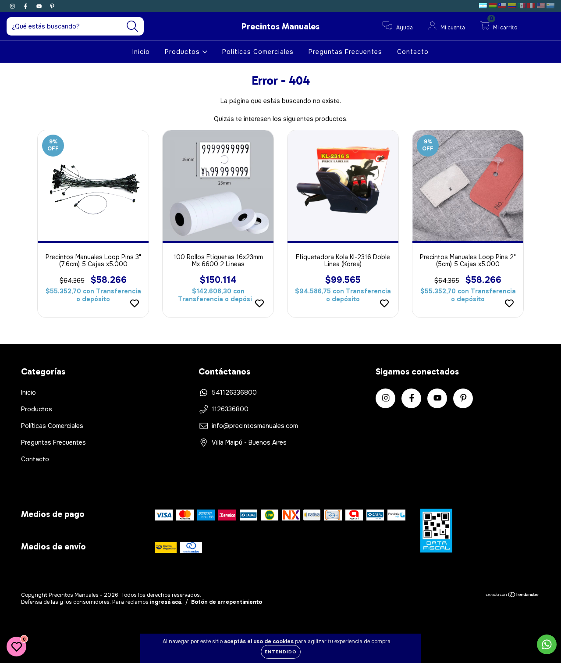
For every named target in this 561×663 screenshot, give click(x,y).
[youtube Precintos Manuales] (39, 6)
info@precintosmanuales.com (255, 426)
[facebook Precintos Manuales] (26, 6)
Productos (183, 52)
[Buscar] (132, 26)
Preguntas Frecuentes (345, 52)
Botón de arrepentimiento (226, 602)
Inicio (141, 52)
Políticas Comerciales (258, 52)
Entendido (281, 652)
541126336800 (234, 392)
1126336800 (230, 409)
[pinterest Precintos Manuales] (52, 6)
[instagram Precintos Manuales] (13, 6)
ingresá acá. (166, 602)
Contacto (413, 52)
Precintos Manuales (280, 26)
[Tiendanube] (512, 595)
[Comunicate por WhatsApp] (547, 644)
